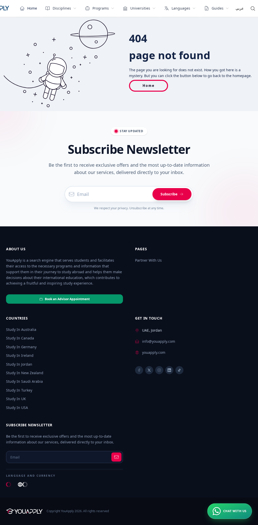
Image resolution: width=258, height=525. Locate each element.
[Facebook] (139, 370)
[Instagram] (159, 370)
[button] (229, 511)
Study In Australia (21, 329)
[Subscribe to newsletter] (116, 457)
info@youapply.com (158, 341)
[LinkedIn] (169, 370)
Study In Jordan (19, 364)
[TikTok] (179, 370)
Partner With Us (148, 260)
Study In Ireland (20, 355)
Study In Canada (20, 338)
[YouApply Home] (24, 511)
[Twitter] (149, 370)
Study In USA (17, 407)
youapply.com (153, 352)
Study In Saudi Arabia (24, 381)
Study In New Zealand (24, 372)
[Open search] (252, 8)
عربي (240, 8)
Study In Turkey (19, 390)
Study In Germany (21, 346)
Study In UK (16, 398)
